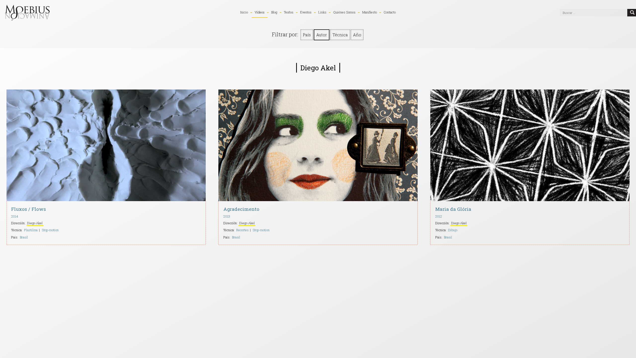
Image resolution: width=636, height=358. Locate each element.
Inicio (244, 12)
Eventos (306, 12)
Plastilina (31, 230)
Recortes (242, 230)
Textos (288, 12)
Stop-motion (50, 230)
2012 (438, 216)
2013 (226, 216)
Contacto (390, 12)
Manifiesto (369, 12)
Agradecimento (241, 209)
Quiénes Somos (344, 12)
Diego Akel (35, 223)
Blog (274, 12)
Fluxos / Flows (28, 209)
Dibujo (452, 230)
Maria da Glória (453, 209)
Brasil (24, 237)
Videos (260, 12)
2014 (14, 216)
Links (322, 12)
